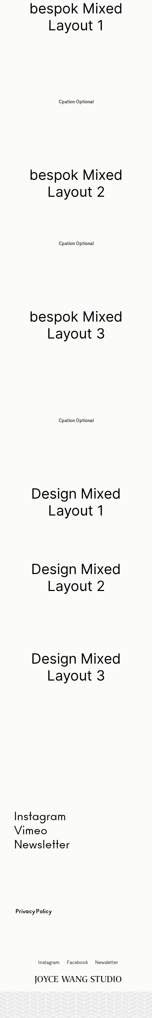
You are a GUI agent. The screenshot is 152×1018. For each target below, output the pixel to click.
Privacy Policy (34, 911)
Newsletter (42, 845)
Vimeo (30, 830)
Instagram (49, 962)
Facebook (77, 962)
